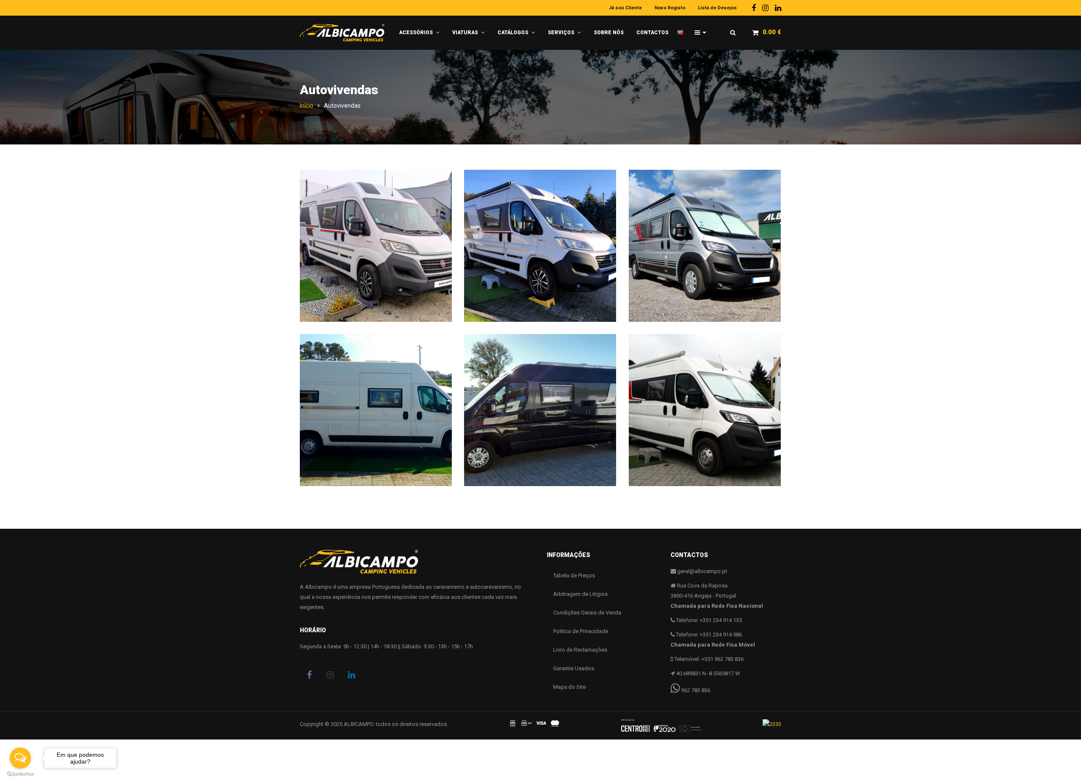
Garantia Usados (573, 668)
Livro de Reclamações (580, 650)
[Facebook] (754, 8)
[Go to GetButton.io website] (20, 774)
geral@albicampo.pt (702, 571)
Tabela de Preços (574, 575)
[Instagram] (765, 8)
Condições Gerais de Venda (587, 612)
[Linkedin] (778, 8)
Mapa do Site (569, 687)
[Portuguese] (682, 29)
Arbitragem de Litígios (580, 594)
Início (306, 105)
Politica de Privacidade (580, 631)
